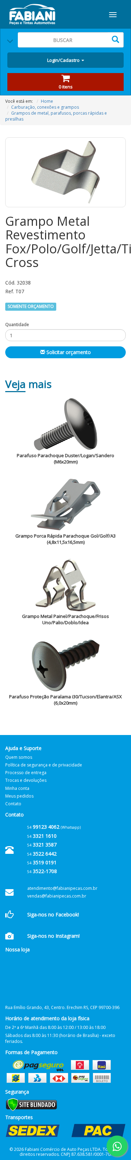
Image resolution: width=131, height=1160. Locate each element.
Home (47, 101)
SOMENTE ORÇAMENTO (31, 307)
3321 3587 (42, 844)
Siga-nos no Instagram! (53, 935)
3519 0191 (42, 862)
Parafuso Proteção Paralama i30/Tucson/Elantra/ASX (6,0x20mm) (65, 699)
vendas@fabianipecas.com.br (56, 896)
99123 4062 (43, 826)
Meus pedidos (19, 796)
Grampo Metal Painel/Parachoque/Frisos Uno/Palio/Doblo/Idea (65, 619)
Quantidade (17, 324)
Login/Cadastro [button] (64, 60)
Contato (13, 804)
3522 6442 (42, 853)
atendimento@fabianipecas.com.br (62, 888)
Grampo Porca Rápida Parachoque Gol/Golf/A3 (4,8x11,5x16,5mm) (65, 539)
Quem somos (18, 757)
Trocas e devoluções (25, 780)
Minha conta (17, 788)
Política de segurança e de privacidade (43, 765)
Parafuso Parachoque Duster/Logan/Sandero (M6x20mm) (65, 458)
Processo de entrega (25, 773)
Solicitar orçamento (68, 352)
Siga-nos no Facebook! (53, 914)
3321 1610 (42, 836)
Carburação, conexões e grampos (45, 107)
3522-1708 (42, 871)
